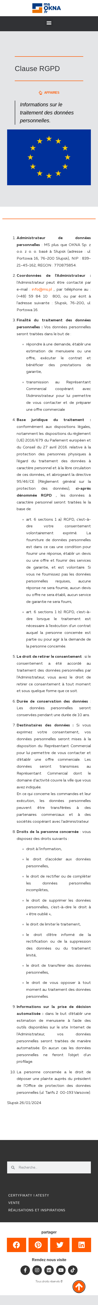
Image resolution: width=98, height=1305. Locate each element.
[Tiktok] (73, 1270)
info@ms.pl (42, 290)
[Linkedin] (49, 1270)
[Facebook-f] (25, 1270)
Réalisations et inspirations (36, 1210)
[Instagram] (37, 1270)
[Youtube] (61, 1270)
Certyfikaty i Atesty (28, 1195)
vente (14, 1203)
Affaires (51, 92)
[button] (49, 22)
